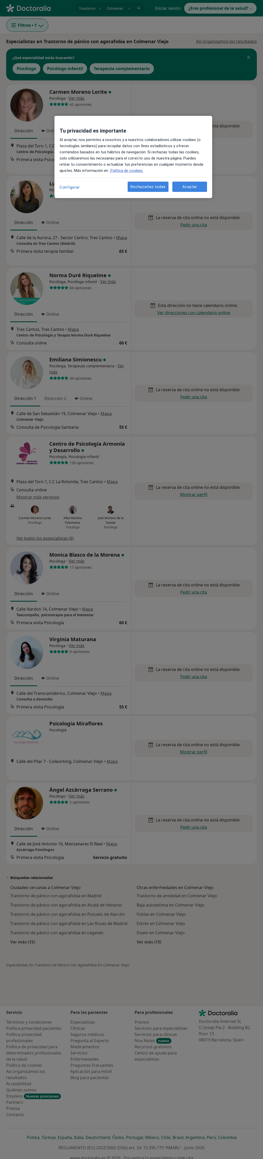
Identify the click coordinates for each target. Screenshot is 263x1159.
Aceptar (189, 186)
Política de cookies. (126, 170)
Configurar (70, 187)
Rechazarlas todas (148, 186)
